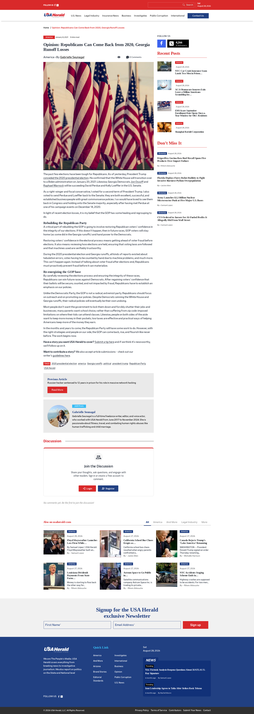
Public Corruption (159, 16)
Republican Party (137, 364)
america (82, 364)
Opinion (118, 672)
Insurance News (110, 16)
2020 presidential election (64, 364)
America (49, 37)
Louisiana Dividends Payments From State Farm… (78, 575)
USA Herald (49, 368)
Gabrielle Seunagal (72, 57)
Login (87, 488)
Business (126, 16)
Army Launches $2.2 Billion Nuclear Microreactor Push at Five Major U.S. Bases (180, 199)
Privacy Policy (142, 710)
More (204, 522)
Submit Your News (192, 710)
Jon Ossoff (137, 182)
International (178, 16)
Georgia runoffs (94, 364)
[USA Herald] (54, 15)
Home (46, 27)
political (107, 364)
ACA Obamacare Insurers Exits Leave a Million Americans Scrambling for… (190, 92)
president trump (120, 364)
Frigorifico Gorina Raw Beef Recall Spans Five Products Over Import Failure (181, 159)
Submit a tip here (104, 342)
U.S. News (76, 16)
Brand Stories (100, 672)
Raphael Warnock (53, 185)
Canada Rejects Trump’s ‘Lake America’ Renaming (193, 541)
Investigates (140, 16)
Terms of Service (159, 710)
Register (108, 488)
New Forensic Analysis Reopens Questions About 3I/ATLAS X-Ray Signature (175, 672)
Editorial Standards (98, 679)
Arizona (97, 666)
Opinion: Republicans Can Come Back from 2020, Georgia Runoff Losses (88, 27)
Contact (207, 710)
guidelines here (61, 355)
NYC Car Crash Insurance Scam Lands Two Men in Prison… (191, 72)
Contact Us (198, 16)
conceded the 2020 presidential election (66, 178)
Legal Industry (91, 16)
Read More (57, 390)
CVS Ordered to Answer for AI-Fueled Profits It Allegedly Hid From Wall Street (182, 219)
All (147, 522)
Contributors (175, 710)
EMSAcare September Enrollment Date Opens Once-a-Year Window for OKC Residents (191, 113)
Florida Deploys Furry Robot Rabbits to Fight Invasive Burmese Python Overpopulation (181, 179)
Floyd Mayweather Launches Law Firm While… (82, 541)
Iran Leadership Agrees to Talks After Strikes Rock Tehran (173, 688)
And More (171, 522)
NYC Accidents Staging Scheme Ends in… (192, 574)
